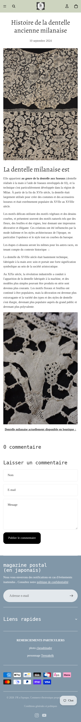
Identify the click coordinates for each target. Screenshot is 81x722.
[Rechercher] (13, 6)
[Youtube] (44, 715)
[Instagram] (36, 715)
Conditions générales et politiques (40, 706)
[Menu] (5, 6)
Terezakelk (47, 655)
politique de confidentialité (52, 582)
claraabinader (44, 648)
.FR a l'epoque (22, 697)
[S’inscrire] (71, 595)
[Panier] (76, 6)
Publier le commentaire (22, 537)
